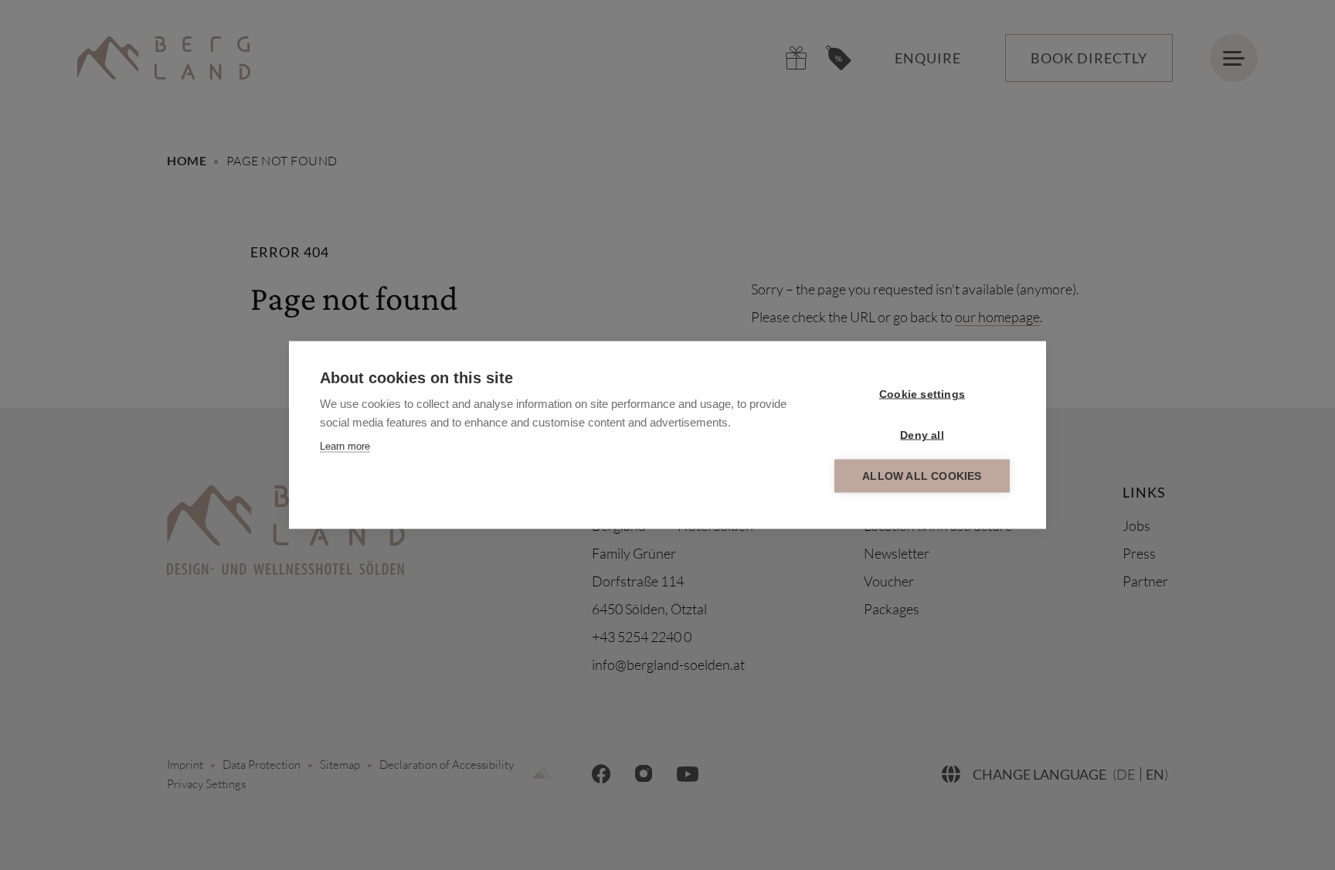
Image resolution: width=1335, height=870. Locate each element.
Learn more (345, 446)
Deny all (922, 435)
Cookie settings (922, 394)
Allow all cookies (921, 476)
